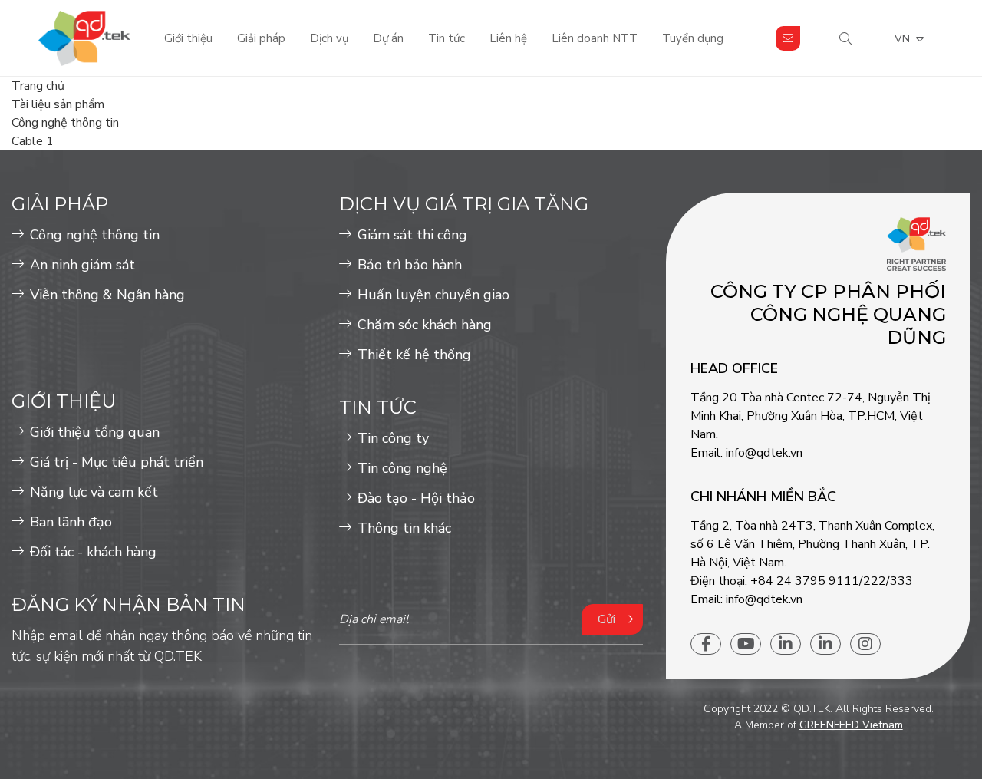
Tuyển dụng (692, 38)
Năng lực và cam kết (94, 492)
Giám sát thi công (412, 235)
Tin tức (446, 38)
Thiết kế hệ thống (414, 354)
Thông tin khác (404, 528)
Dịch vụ (329, 38)
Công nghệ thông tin (95, 235)
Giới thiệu (188, 38)
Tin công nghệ (402, 468)
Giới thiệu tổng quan (95, 432)
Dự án (388, 38)
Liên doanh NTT (595, 38)
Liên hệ (508, 38)
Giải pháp (261, 38)
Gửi (606, 619)
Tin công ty (393, 438)
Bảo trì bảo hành (410, 265)
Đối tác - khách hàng (93, 552)
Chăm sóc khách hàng (425, 324)
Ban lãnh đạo (71, 522)
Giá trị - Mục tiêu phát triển (116, 462)
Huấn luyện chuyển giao (433, 295)
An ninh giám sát (82, 265)
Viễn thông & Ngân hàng (107, 295)
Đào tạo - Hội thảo (416, 498)
